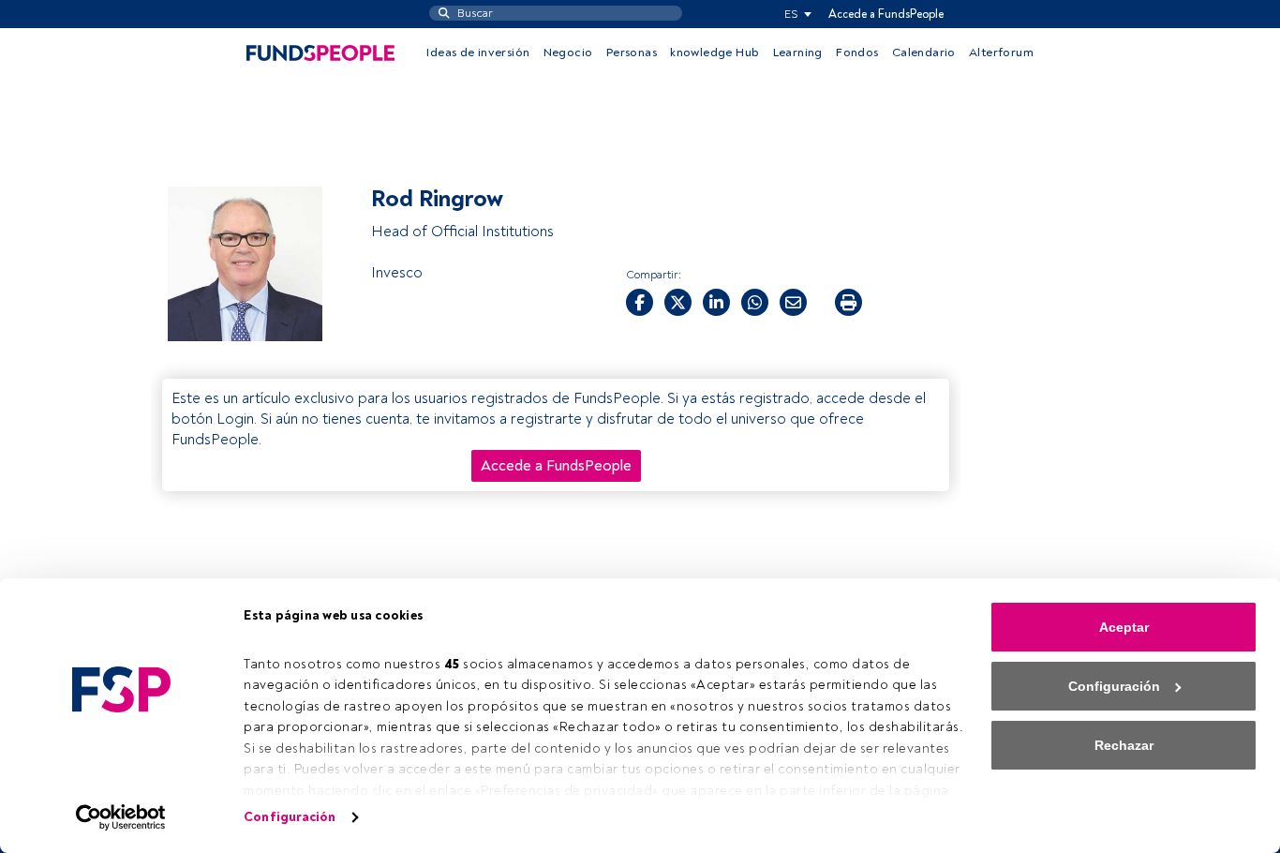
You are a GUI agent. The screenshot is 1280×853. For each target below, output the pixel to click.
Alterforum (1001, 52)
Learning (798, 52)
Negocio (568, 52)
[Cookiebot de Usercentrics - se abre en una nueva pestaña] (121, 817)
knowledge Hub (714, 52)
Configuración (289, 817)
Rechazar (1123, 745)
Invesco (397, 272)
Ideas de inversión (477, 52)
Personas (631, 52)
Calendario (924, 52)
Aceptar (1124, 627)
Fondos (857, 52)
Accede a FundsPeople (886, 14)
